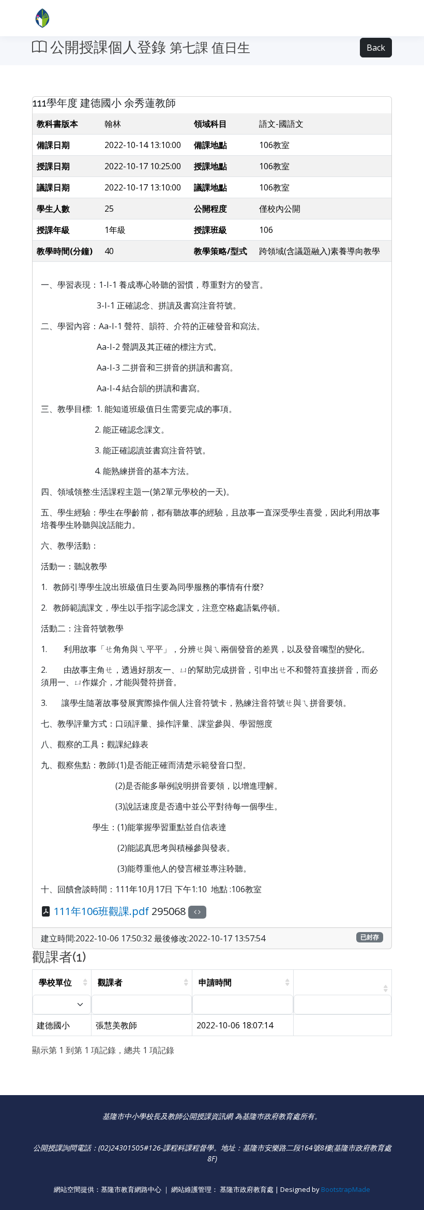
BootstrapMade (345, 1189)
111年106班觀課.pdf (101, 911)
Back (376, 47)
